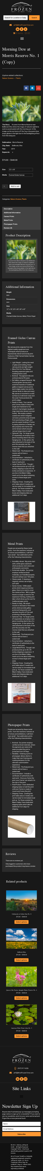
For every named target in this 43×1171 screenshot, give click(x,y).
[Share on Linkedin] (32, 88)
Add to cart (15, 186)
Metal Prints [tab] (8, 220)
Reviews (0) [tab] (8, 228)
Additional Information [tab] (12, 212)
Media (4, 175)
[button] (34, 17)
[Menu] (22, 38)
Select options (21, 922)
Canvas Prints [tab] (9, 216)
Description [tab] (8, 209)
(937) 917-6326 (23, 1068)
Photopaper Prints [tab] (10, 224)
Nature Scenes (8, 78)
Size (3, 169)
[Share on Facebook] (26, 88)
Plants (18, 78)
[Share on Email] (38, 88)
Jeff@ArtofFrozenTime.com (23, 25)
